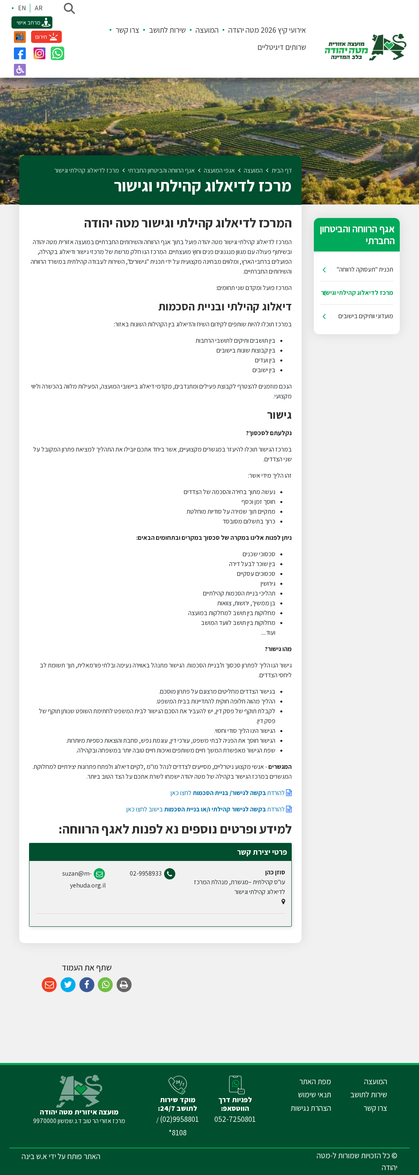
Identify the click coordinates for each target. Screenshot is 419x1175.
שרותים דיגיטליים (281, 47)
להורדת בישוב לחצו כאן (206, 809)
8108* (178, 1132)
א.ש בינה (34, 1156)
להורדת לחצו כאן (228, 793)
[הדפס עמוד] (124, 985)
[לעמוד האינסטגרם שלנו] (39, 53)
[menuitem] (262, 30)
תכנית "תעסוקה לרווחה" (365, 269)
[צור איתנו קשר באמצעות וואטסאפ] (57, 53)
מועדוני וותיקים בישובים (365, 316)
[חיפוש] (69, 8)
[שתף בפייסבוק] (87, 985)
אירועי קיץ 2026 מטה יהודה (267, 30)
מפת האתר (315, 1081)
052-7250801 (235, 1119)
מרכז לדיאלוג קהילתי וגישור (357, 292)
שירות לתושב (167, 30)
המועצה (207, 30)
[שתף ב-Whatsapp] (105, 985)
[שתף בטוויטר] (68, 985)
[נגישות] (19, 69)
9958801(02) (179, 1119)
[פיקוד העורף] (19, 37)
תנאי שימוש (314, 1094)
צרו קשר (127, 30)
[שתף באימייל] (49, 985)
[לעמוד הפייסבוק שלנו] (19, 53)
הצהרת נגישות (311, 1108)
